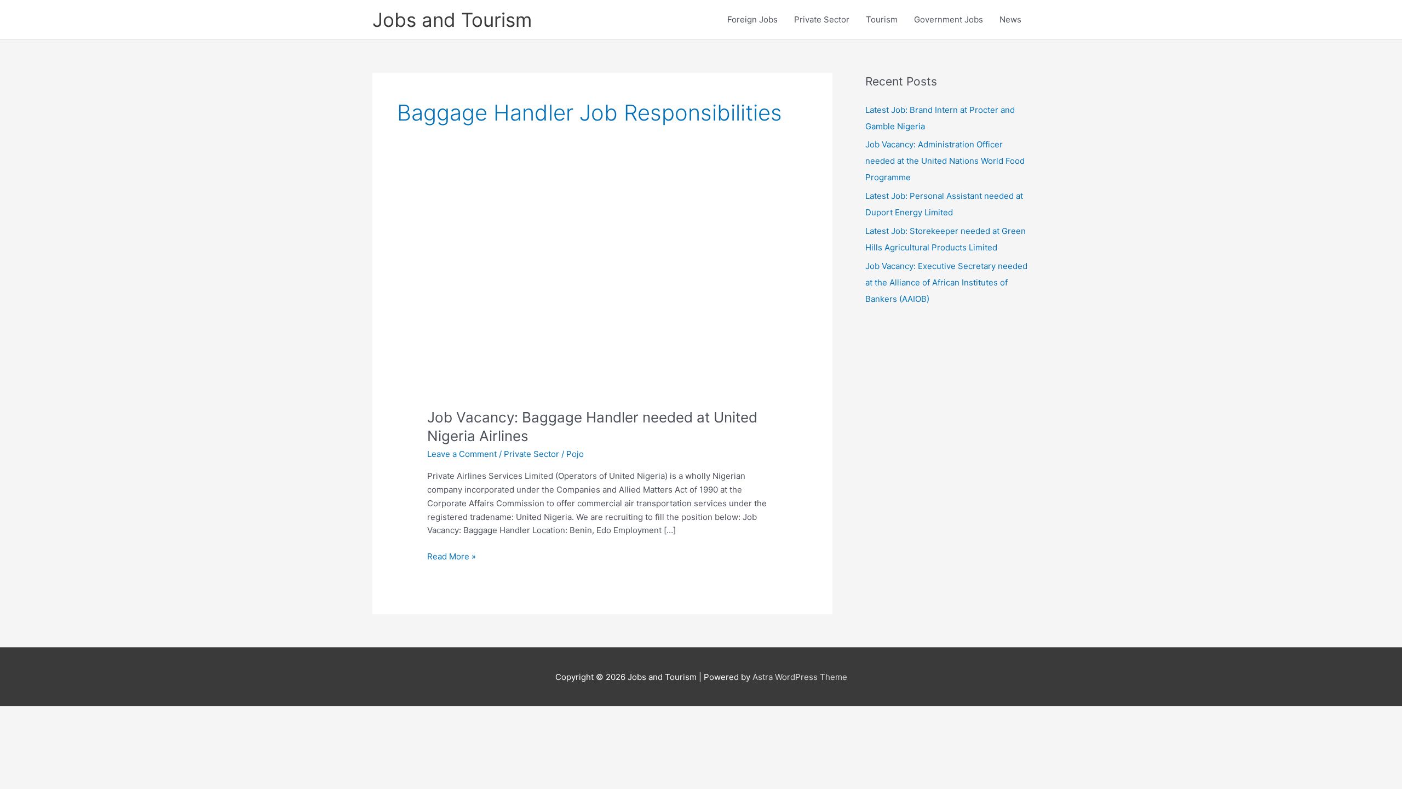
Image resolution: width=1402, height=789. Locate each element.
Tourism (882, 19)
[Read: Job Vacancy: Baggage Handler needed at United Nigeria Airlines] (602, 296)
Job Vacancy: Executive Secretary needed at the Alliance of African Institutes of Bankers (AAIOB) (946, 282)
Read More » (451, 557)
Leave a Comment (462, 454)
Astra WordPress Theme (799, 677)
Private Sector (821, 19)
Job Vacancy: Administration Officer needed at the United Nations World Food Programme (945, 160)
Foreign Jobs (752, 19)
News (1010, 19)
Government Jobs (948, 19)
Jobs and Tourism (452, 19)
